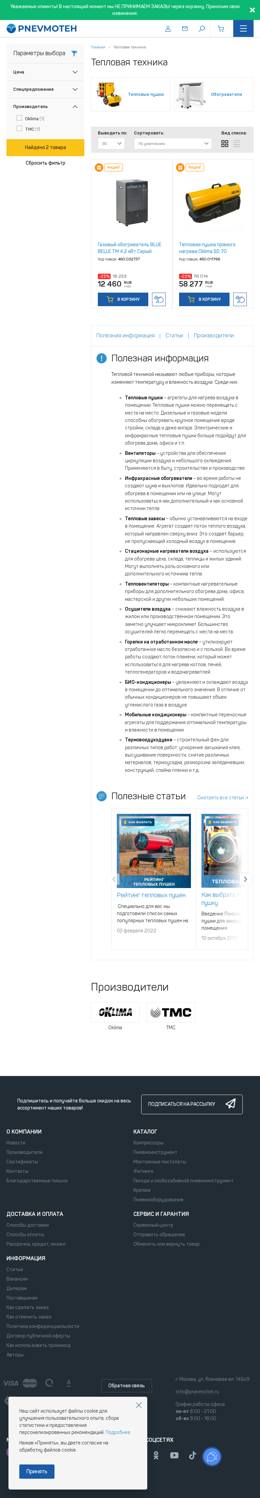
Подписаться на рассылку (181, 1104)
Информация (25, 1258)
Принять (36, 1471)
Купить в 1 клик (159, 299)
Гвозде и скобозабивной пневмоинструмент (183, 1181)
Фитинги (143, 1171)
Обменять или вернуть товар (166, 1244)
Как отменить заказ (28, 1317)
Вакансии (17, 1279)
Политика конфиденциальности (42, 1326)
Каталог (145, 1131)
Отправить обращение (159, 1235)
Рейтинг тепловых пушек (151, 895)
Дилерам (16, 1288)
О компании (24, 1131)
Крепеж (142, 1190)
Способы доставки (27, 1225)
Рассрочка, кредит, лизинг (36, 1244)
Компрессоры (148, 1143)
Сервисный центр (153, 1225)
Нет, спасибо (139, 1405)
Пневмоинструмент (155, 1152)
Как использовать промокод (38, 1345)
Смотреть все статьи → (222, 798)
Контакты (17, 1171)
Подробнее (118, 1432)
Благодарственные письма (37, 1181)
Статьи (14, 1269)
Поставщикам (22, 1298)
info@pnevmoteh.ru (197, 1392)
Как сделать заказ (27, 1307)
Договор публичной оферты (38, 1336)
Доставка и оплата (34, 1214)
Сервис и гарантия (161, 1214)
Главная (98, 47)
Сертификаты (22, 1162)
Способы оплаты (25, 1235)
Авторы (15, 1355)
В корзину (127, 299)
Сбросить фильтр (45, 163)
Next (245, 879)
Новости (15, 1143)
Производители (24, 1152)
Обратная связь (126, 1386)
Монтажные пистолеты (159, 1162)
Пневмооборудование (158, 1200)
